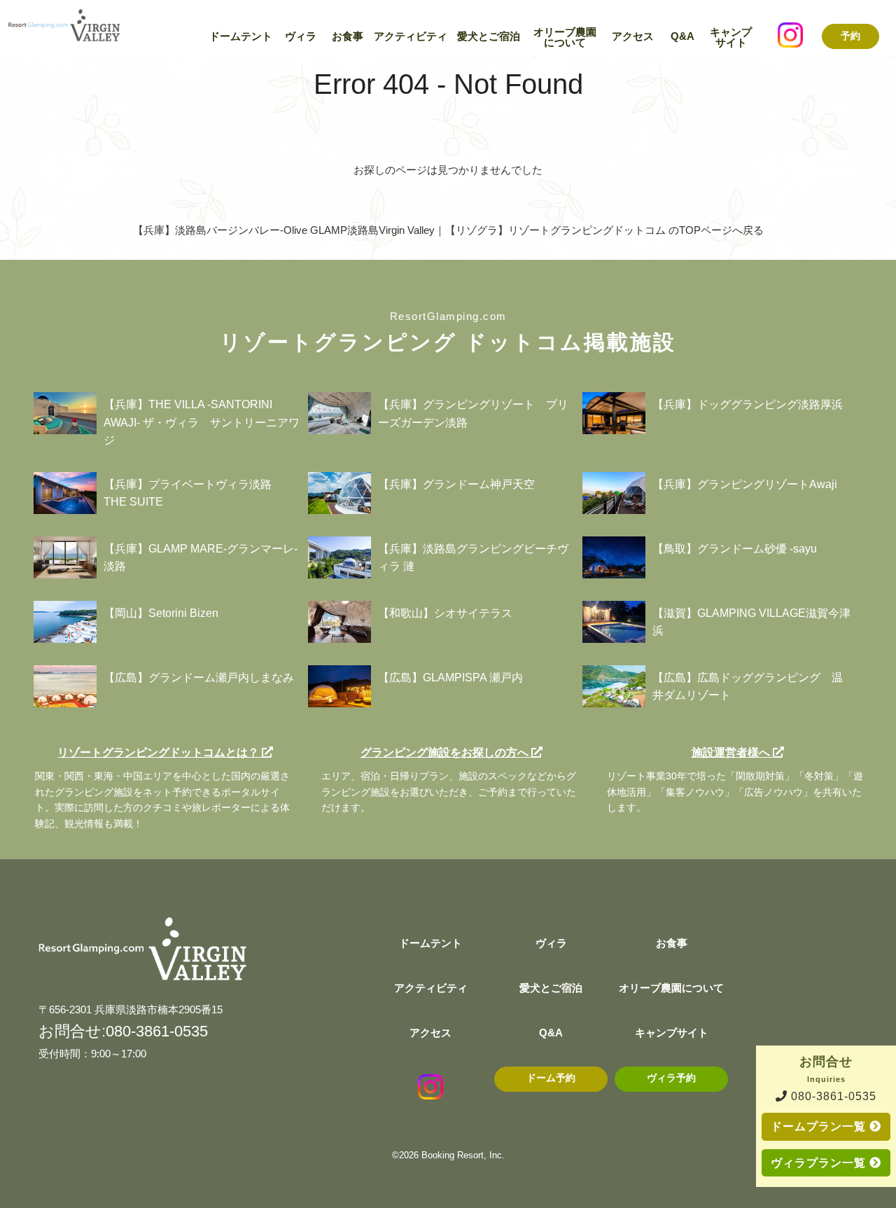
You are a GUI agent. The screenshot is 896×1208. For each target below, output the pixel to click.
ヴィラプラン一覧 (820, 1163)
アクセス (633, 36)
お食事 (347, 36)
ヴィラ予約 (671, 1078)
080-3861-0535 (832, 1096)
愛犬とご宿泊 (488, 36)
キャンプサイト (731, 37)
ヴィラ (300, 36)
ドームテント (240, 36)
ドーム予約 (550, 1078)
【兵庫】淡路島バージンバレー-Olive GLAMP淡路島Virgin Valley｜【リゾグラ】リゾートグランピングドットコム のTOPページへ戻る (448, 230)
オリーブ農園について (564, 37)
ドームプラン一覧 (820, 1126)
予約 (850, 35)
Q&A (682, 36)
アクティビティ (410, 36)
